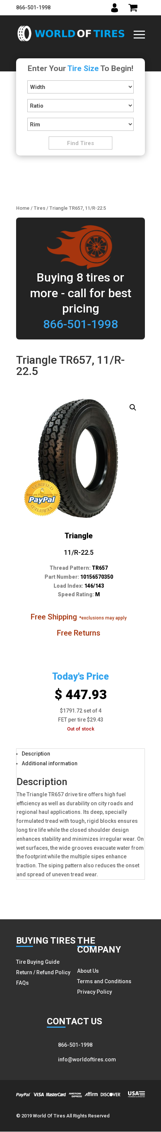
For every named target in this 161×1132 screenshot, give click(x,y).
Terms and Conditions (104, 981)
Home (23, 208)
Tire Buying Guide (38, 962)
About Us (88, 971)
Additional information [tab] (50, 763)
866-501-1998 (33, 7)
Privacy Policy (94, 992)
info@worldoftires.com (87, 1059)
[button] (133, 407)
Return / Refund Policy (43, 972)
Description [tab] (36, 754)
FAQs (22, 983)
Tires (39, 208)
